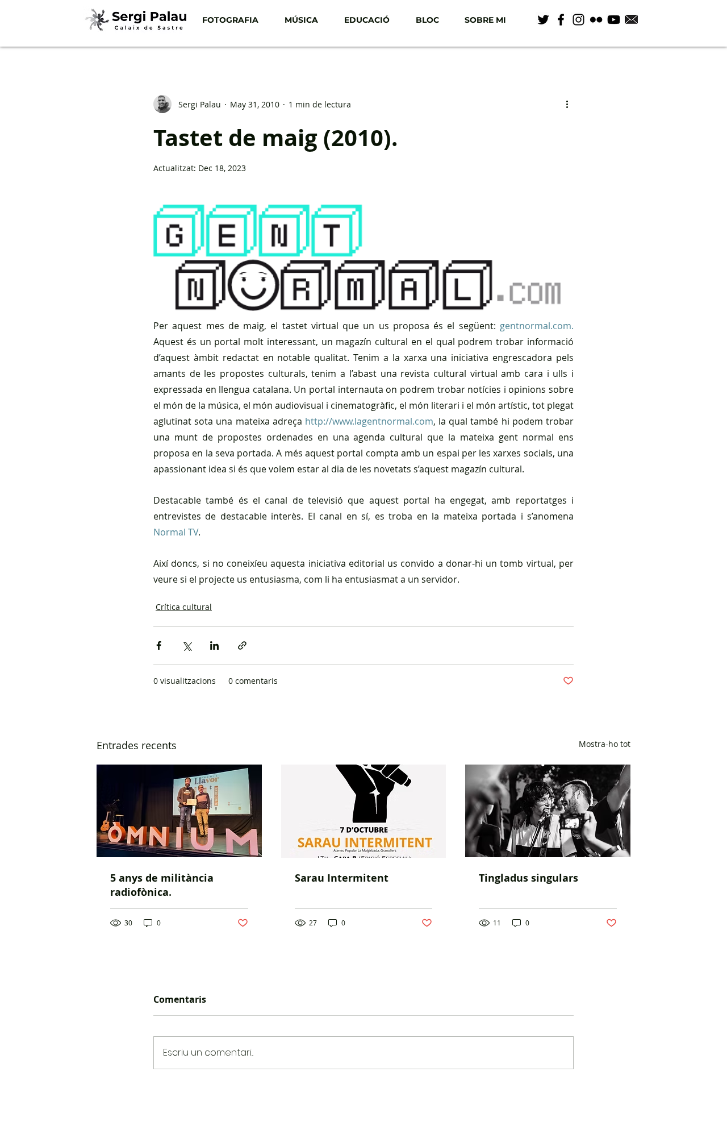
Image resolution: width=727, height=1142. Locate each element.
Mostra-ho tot (604, 743)
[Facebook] (561, 19)
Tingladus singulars (528, 878)
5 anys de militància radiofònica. (162, 885)
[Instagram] (578, 19)
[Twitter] (543, 19)
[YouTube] (613, 19)
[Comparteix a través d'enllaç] (242, 645)
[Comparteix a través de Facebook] (158, 645)
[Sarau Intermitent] (363, 811)
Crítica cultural (184, 606)
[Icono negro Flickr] (596, 19)
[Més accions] (567, 104)
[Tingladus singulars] (547, 811)
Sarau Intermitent (341, 878)
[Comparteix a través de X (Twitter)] (186, 645)
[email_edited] (631, 19)
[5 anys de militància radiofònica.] (179, 811)
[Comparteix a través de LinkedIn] (214, 645)
